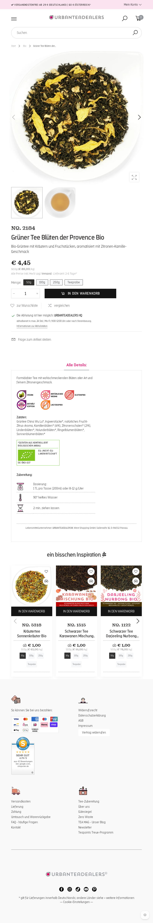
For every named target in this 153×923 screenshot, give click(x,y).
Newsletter (85, 827)
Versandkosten (21, 801)
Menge (16, 282)
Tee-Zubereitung (88, 801)
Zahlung (16, 811)
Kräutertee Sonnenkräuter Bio (31, 633)
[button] (139, 117)
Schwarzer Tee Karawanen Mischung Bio (76, 636)
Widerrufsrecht (87, 710)
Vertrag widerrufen (94, 732)
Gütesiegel (85, 811)
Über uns (84, 806)
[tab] (76, 365)
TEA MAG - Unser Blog (92, 822)
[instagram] (69, 889)
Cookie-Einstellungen (76, 902)
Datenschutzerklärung (92, 715)
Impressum (85, 726)
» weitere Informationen (119, 898)
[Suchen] (135, 32)
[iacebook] (60, 889)
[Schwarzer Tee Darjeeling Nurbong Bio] (121, 586)
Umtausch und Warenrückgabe (31, 817)
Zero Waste (85, 817)
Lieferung (17, 806)
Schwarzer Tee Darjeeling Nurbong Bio (121, 636)
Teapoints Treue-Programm (95, 832)
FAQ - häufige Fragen (24, 822)
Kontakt (16, 827)
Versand (46, 273)
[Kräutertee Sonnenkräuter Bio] (31, 586)
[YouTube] (85, 889)
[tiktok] (77, 889)
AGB (80, 720)
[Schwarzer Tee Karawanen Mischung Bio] (76, 586)
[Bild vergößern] (134, 177)
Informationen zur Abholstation (32, 325)
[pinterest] (93, 889)
